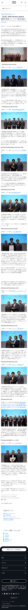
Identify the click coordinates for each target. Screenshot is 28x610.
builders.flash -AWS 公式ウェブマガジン (12, 518)
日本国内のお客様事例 (8, 519)
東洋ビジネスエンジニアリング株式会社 (12, 405)
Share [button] (4, 22)
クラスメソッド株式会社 (16, 364)
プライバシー (5, 601)
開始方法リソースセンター (9, 513)
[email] (18, 594)
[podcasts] (16, 594)
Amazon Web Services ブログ (8, 14)
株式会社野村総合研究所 (17, 109)
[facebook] (4, 594)
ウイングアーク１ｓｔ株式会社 (19, 150)
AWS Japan (4, 20)
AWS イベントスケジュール (9, 516)
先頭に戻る (13, 597)
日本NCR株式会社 (15, 192)
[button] (14, 8)
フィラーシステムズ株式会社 (17, 407)
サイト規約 (11, 601)
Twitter (6, 533)
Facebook (6, 535)
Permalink (24, 20)
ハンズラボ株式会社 (15, 231)
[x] (2, 594)
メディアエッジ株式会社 (16, 328)
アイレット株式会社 (16, 67)
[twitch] (11, 594)
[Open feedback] (26, 305)
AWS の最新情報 (7, 515)
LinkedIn (6, 536)
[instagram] (9, 594)
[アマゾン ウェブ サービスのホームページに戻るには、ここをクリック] (14, 2)
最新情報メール (8, 539)
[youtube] (13, 594)
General (10, 503)
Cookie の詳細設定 (6, 603)
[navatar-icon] (25, 2)
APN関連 (6, 503)
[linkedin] (6, 594)
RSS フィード (7, 541)
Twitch (6, 538)
